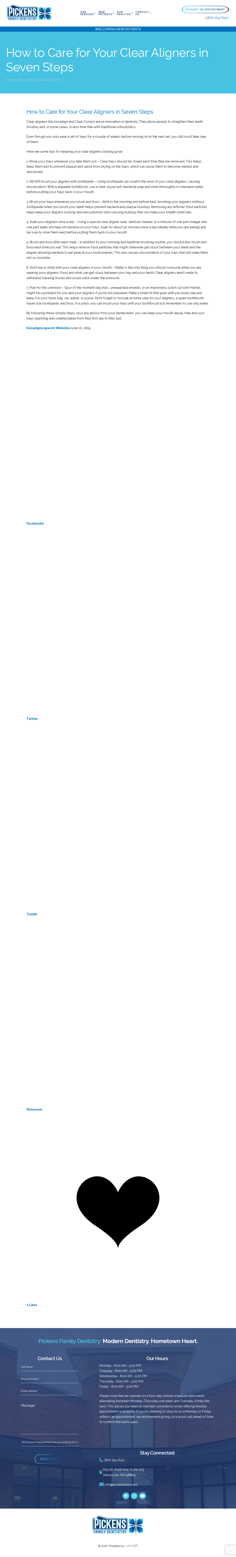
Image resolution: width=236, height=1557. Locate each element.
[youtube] (142, 1494)
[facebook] (125, 1494)
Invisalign (14, 80)
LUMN (129, 1546)
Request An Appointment (205, 9)
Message (29, 1405)
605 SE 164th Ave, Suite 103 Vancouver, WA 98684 (123, 1472)
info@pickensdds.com (121, 1485)
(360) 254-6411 (217, 17)
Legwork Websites (55, 328)
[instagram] (134, 1494)
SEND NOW (49, 1459)
